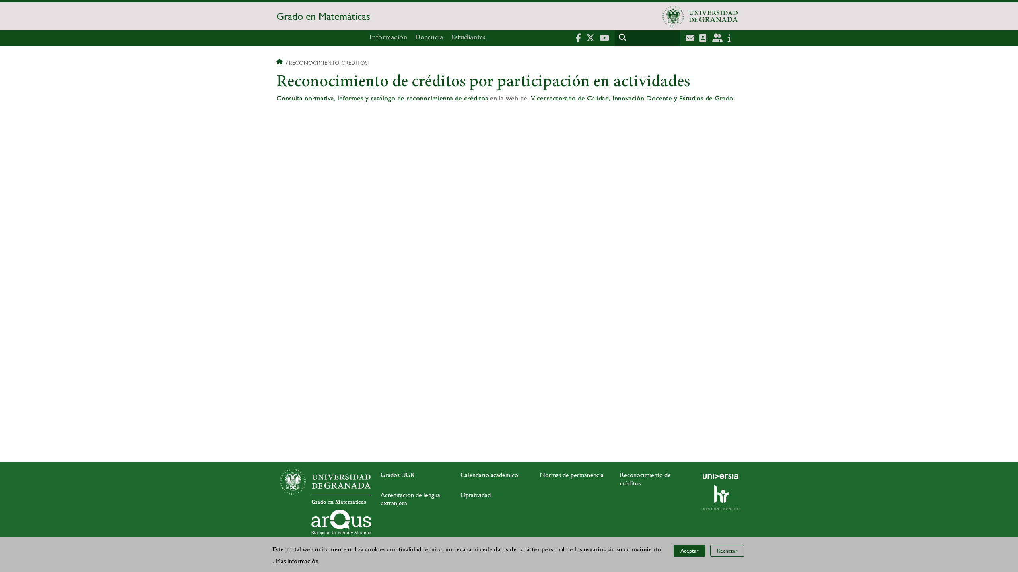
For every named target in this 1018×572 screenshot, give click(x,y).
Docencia (429, 37)
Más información (297, 560)
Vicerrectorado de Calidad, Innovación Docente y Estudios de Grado (632, 98)
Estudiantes (468, 37)
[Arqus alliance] (341, 522)
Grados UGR (397, 475)
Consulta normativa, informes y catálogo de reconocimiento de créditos (382, 98)
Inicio (280, 63)
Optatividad (475, 495)
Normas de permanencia (572, 475)
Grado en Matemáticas (323, 16)
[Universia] (720, 476)
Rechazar (727, 550)
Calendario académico (489, 475)
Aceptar (689, 550)
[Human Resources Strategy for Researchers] (720, 497)
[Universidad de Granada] (700, 16)
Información (388, 37)
